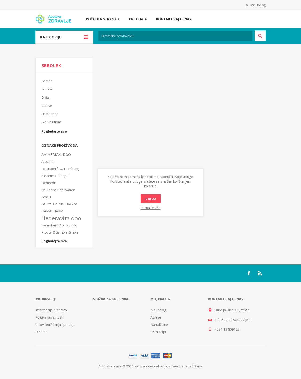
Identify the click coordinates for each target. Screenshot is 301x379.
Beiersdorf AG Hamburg (60, 168)
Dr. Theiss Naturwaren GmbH (58, 193)
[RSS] (260, 273)
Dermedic (48, 183)
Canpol (64, 175)
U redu (150, 199)
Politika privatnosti (49, 317)
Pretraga (138, 19)
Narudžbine (159, 324)
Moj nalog (258, 5)
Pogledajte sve (54, 131)
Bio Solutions (51, 122)
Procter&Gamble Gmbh (59, 232)
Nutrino (71, 225)
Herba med (49, 114)
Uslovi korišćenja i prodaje (55, 324)
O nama (41, 332)
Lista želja (158, 332)
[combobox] (175, 36)
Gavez (46, 204)
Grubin (58, 204)
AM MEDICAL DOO (56, 154)
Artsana (47, 161)
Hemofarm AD (52, 225)
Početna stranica (103, 19)
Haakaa (71, 204)
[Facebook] (249, 273)
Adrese (155, 317)
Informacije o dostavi (51, 310)
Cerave (46, 105)
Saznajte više (151, 208)
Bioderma (48, 175)
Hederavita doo (61, 218)
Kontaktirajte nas (173, 19)
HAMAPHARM (52, 211)
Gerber (46, 81)
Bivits (45, 97)
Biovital (47, 89)
